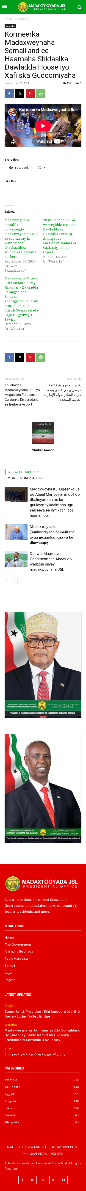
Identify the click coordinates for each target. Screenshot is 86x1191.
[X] (19, 93)
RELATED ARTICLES (24, 472)
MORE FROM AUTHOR (25, 477)
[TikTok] (43, 1180)
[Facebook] (9, 93)
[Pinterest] (30, 93)
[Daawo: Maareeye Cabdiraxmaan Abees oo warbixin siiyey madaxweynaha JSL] (16, 559)
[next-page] (15, 581)
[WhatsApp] (40, 93)
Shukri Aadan (43, 450)
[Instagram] (33, 1180)
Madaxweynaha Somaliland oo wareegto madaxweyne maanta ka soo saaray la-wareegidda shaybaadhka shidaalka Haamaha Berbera (22, 238)
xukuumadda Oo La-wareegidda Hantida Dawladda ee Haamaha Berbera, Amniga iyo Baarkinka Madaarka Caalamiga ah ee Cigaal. (59, 236)
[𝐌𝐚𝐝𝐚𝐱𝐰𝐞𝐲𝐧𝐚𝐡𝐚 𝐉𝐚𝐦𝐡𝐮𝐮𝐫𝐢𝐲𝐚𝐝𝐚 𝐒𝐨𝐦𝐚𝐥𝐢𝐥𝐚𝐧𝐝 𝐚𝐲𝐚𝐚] (16, 532)
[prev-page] (7, 581)
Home (9, 19)
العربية (9, 1048)
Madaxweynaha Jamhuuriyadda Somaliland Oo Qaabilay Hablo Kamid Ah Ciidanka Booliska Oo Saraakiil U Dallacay (42, 1035)
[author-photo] (43, 443)
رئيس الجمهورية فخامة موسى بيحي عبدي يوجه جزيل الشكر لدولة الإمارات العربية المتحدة (62, 392)
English (10, 1006)
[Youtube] (64, 1180)
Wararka (22, 19)
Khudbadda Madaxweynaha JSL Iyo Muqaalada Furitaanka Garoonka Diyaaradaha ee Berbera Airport (22, 394)
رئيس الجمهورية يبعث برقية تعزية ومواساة (35, 1054)
